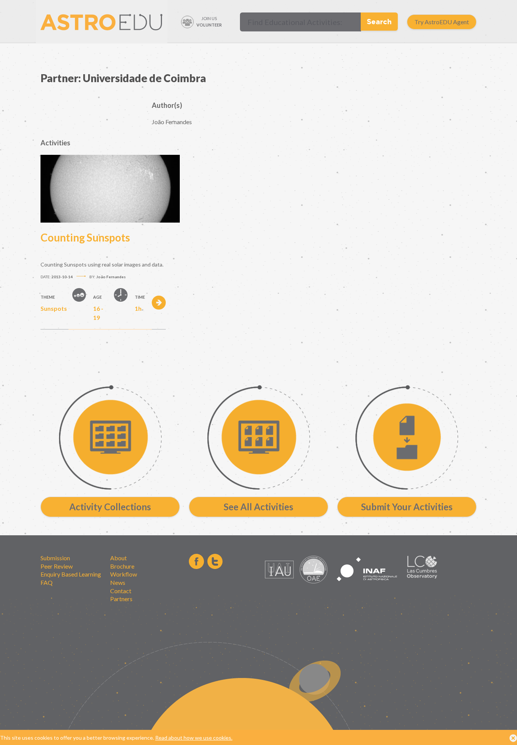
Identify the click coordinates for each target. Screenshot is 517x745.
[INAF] (367, 585)
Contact (120, 590)
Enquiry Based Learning (70, 574)
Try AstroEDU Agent (441, 21)
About (118, 557)
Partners (121, 598)
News (117, 582)
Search (379, 21)
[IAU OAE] (313, 581)
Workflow (123, 574)
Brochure (122, 566)
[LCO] (422, 576)
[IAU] (280, 581)
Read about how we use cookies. (193, 737)
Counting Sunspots (85, 237)
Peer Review (56, 566)
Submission (55, 557)
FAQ (46, 582)
